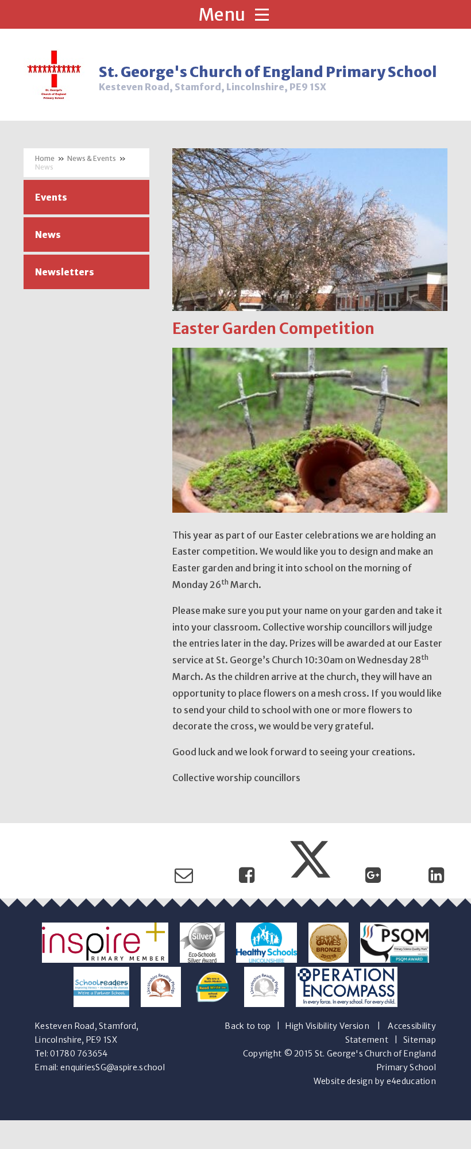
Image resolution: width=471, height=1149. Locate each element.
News (44, 167)
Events (51, 197)
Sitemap (419, 1040)
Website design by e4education (375, 1081)
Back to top (248, 1026)
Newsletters (64, 272)
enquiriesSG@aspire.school (112, 1067)
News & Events (91, 158)
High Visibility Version (327, 1026)
